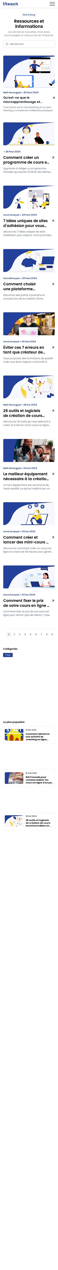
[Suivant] (56, 634)
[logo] (10, 3)
